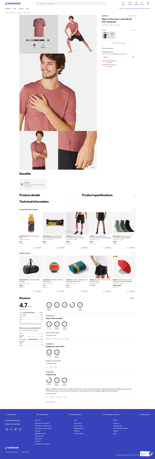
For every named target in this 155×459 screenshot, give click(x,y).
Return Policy (78, 426)
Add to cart (38, 247)
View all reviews (50, 401)
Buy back (38, 441)
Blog (114, 433)
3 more (92, 167)
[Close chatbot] (140, 452)
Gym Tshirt (27, 12)
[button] (8, 8)
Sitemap (76, 431)
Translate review (51, 335)
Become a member (12, 424)
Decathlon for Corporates (43, 426)
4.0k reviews (116, 25)
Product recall (78, 433)
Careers (115, 431)
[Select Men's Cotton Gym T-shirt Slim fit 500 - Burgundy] (112, 35)
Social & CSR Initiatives (120, 428)
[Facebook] (6, 429)
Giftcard (37, 431)
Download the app (12, 420)
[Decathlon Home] (12, 3)
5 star (132, 298)
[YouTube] (15, 429)
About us (116, 423)
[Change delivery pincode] (133, 57)
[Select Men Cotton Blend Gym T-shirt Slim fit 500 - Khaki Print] (105, 35)
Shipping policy (79, 428)
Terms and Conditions (11, 452)
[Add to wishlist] (34, 248)
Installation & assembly (42, 444)
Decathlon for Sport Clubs (43, 428)
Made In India (117, 426)
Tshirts (19, 12)
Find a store (78, 423)
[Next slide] (134, 209)
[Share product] (136, 16)
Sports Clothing (9, 12)
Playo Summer (39, 436)
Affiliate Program (40, 433)
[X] (11, 429)
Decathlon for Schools (42, 423)
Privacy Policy (25, 452)
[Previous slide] (130, 209)
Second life (38, 438)
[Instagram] (20, 429)
